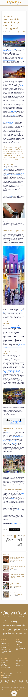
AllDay (14, 436)
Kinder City (22, 344)
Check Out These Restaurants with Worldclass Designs (15, 585)
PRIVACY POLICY (14, 689)
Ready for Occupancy (4, 665)
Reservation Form (6, 649)
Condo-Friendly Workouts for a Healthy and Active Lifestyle (19, 541)
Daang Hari (11, 123)
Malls (7, 169)
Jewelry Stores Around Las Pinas (17, 567)
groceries (8, 432)
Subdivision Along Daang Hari (15, 422)
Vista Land (16, 133)
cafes (18, 333)
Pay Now (18, 663)
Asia (16, 493)
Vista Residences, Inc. (20, 649)
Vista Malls (6, 133)
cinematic (8, 499)
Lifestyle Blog (5, 643)
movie (12, 498)
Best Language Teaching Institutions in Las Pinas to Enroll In (17, 576)
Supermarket (19, 436)
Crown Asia (19, 646)
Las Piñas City (14, 111)
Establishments (14, 529)
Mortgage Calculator (18, 661)
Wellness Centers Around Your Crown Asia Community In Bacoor (17, 558)
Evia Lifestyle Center (8, 122)
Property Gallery (5, 667)
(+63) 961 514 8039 (6, 677)
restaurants (6, 356)
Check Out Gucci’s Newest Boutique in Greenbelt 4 (17, 593)
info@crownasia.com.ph (7, 675)
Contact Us (4, 647)
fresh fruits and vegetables (10, 440)
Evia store (9, 196)
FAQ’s (2, 641)
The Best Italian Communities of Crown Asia (10, 539)
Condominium (5, 662)
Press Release (5, 645)
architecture (13, 115)
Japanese (14, 443)
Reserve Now (19, 665)
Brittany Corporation (19, 642)
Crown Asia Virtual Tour (6, 652)
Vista (4, 169)
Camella (18, 644)
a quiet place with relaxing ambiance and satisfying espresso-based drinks (13, 371)
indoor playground (15, 327)
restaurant (12, 409)
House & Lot (4, 660)
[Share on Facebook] (19, 32)
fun (7, 441)
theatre (22, 493)
